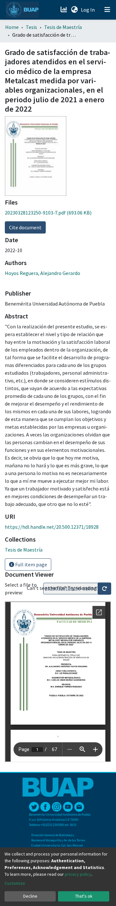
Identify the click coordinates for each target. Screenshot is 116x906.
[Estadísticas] (64, 10)
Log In (88, 9)
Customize (15, 883)
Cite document (25, 227)
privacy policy (78, 874)
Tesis (31, 27)
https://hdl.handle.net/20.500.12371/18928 (52, 527)
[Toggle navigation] (107, 10)
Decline (30, 896)
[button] (74, 10)
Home (12, 27)
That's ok (83, 896)
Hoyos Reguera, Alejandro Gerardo (42, 273)
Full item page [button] (30, 564)
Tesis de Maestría (63, 27)
